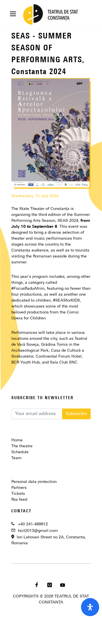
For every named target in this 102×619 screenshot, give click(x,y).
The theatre (22, 446)
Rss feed (19, 500)
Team (16, 458)
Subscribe (76, 414)
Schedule (20, 452)
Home (17, 440)
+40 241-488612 (33, 524)
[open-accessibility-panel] (90, 607)
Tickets (18, 494)
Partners (19, 488)
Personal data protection (34, 482)
